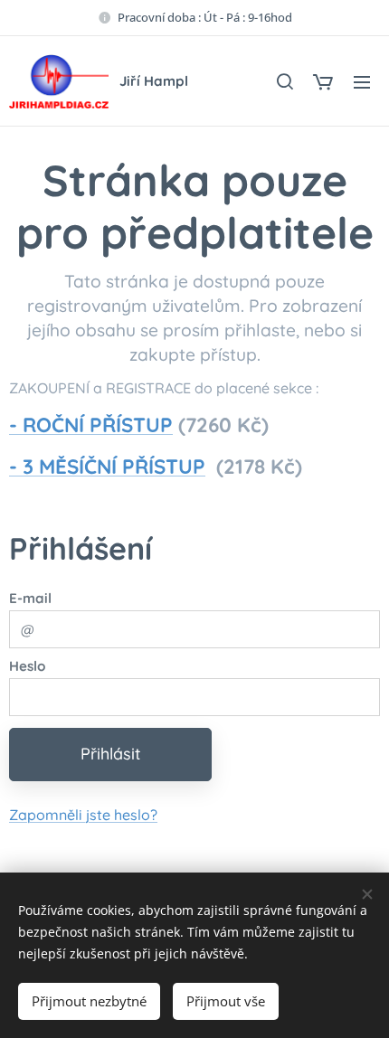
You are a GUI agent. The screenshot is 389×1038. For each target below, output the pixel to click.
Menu (362, 81)
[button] (284, 81)
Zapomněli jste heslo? (83, 815)
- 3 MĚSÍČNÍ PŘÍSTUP (107, 466)
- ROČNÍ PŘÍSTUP (91, 425)
